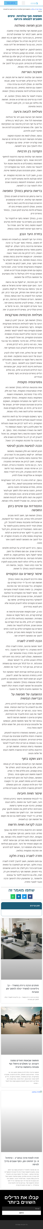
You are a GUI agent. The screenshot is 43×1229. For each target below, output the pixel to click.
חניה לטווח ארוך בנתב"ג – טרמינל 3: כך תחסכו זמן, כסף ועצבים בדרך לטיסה (21, 1161)
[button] (23, 3)
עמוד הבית (38, 9)
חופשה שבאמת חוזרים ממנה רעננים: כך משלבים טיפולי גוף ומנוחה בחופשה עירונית (24, 1063)
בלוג (32, 9)
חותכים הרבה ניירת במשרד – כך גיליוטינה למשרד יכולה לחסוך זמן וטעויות (22, 988)
